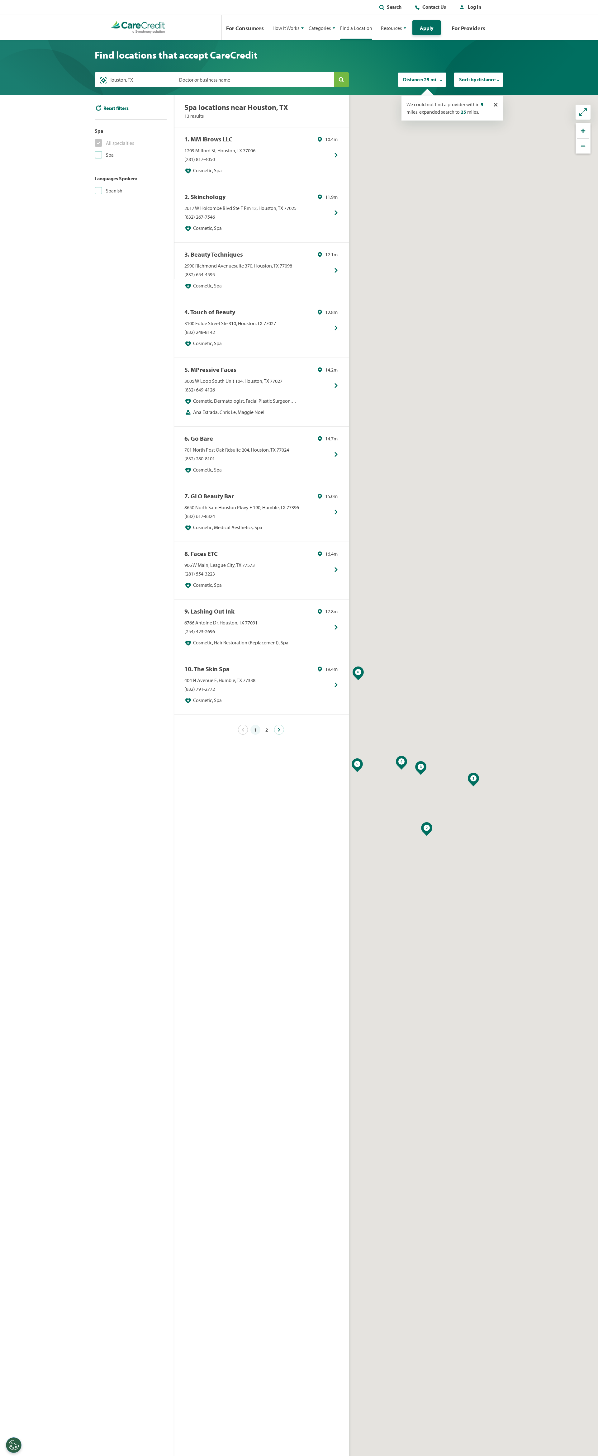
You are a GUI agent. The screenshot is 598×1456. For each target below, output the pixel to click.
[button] (469, 8)
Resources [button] (391, 28)
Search (394, 7)
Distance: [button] (419, 79)
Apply (426, 28)
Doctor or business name (204, 80)
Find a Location (356, 28)
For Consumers (245, 28)
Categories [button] (320, 28)
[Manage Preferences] (13, 1445)
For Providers (468, 28)
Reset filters (116, 108)
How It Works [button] (286, 28)
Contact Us (434, 7)
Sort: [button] (477, 79)
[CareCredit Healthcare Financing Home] (138, 27)
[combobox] (422, 79)
